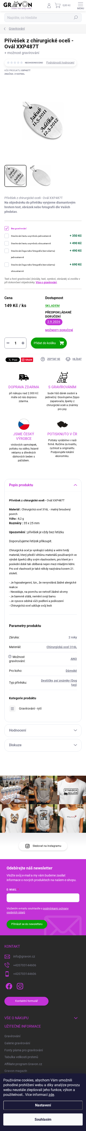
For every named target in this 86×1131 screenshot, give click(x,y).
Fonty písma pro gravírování (23, 1050)
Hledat (76, 17)
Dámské (71, 670)
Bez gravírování (18, 228)
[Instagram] (19, 985)
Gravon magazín (15, 1071)
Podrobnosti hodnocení (60, 62)
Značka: (14, 74)
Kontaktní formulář (26, 1001)
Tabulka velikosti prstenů (21, 1057)
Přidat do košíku (45, 343)
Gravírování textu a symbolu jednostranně (31, 236)
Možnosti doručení (59, 330)
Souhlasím (43, 1119)
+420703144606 (24, 965)
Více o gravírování (46, 282)
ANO (74, 659)
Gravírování (12, 1036)
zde (51, 1095)
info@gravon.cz (24, 956)
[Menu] (80, 5)
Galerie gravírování (17, 1043)
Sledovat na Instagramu (47, 845)
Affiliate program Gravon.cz (23, 1064)
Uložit (28, 359)
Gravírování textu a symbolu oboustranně (31, 243)
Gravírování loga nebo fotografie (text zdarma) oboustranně (33, 268)
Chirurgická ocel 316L (62, 647)
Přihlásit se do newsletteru (27, 924)
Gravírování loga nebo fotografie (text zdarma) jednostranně (33, 254)
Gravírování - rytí (30, 708)
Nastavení (43, 1105)
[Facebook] (8, 985)
